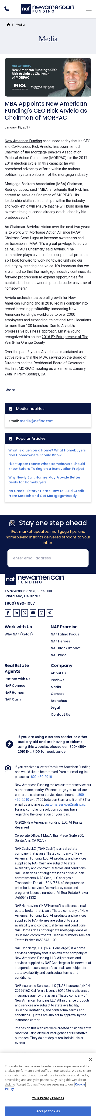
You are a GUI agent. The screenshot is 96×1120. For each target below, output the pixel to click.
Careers (58, 694)
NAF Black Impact (66, 648)
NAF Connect (16, 686)
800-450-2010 (41, 777)
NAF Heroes (60, 641)
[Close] (90, 1059)
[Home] (47, 8)
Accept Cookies (48, 1111)
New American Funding (23, 141)
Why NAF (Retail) (19, 634)
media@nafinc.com (37, 420)
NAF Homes (14, 693)
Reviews (57, 680)
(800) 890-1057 (20, 603)
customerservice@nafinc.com (67, 804)
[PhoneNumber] (7, 9)
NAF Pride (58, 655)
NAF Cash (13, 699)
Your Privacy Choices (48, 1098)
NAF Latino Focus (65, 634)
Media (20, 25)
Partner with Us (17, 679)
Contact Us (60, 715)
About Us (58, 673)
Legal (55, 708)
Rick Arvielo (41, 146)
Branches (59, 701)
